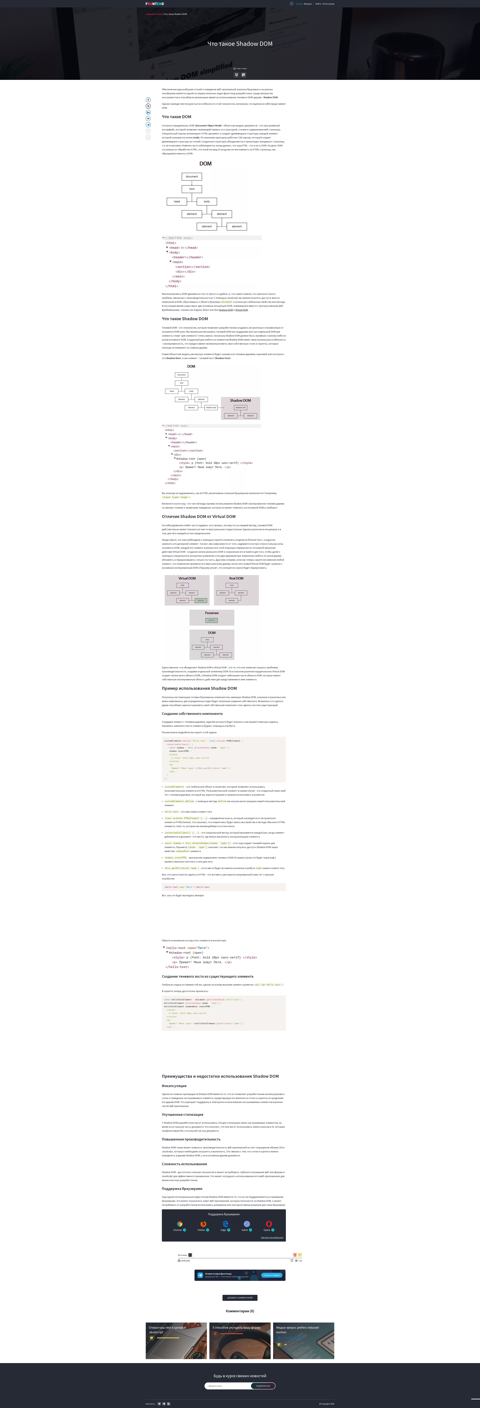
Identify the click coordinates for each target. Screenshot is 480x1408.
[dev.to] (190, 1255)
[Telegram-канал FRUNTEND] (159, 1404)
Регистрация (328, 3)
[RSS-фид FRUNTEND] (168, 1404)
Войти (318, 3)
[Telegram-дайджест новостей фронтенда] (164, 1404)
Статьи (299, 3)
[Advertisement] (309, 108)
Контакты (150, 1404)
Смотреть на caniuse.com (272, 1237)
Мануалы (308, 3)
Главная (150, 14)
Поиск (292, 4)
